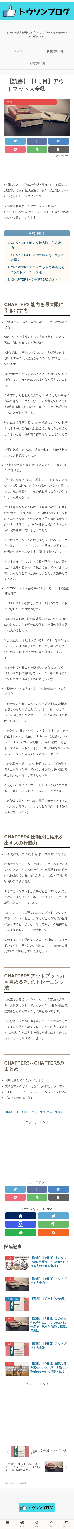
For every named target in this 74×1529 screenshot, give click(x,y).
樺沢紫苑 (47, 1112)
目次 (32, 233)
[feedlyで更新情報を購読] (20, 1232)
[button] (64, 715)
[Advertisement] (37, 169)
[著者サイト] (20, 1215)
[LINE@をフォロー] (53, 1224)
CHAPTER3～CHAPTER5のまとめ (36, 279)
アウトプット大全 (27, 1112)
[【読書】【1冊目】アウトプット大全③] (58, 141)
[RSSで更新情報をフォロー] (53, 1232)
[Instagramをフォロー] (20, 1224)
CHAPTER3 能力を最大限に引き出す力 (38, 245)
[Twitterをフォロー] (53, 1215)
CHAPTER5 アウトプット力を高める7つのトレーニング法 (38, 270)
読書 (10, 1112)
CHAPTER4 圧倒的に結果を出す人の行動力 (38, 257)
